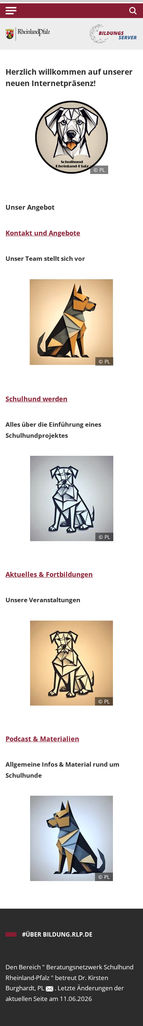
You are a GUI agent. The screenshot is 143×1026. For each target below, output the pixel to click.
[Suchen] (132, 10)
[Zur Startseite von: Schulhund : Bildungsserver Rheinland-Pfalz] (28, 33)
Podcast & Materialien (42, 738)
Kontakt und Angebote (43, 232)
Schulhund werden (36, 398)
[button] (11, 10)
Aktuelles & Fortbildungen (49, 574)
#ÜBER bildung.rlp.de (57, 934)
